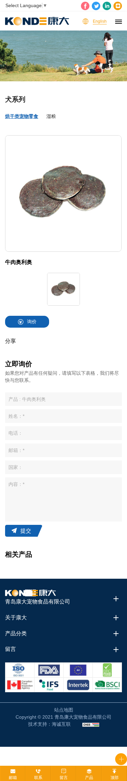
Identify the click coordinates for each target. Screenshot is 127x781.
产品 (89, 777)
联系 (38, 777)
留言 (64, 777)
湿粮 (51, 116)
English (100, 21)
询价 (32, 321)
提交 (25, 531)
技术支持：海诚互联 (49, 724)
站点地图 (63, 710)
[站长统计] (90, 724)
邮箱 (13, 777)
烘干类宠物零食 (21, 116)
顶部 (114, 777)
